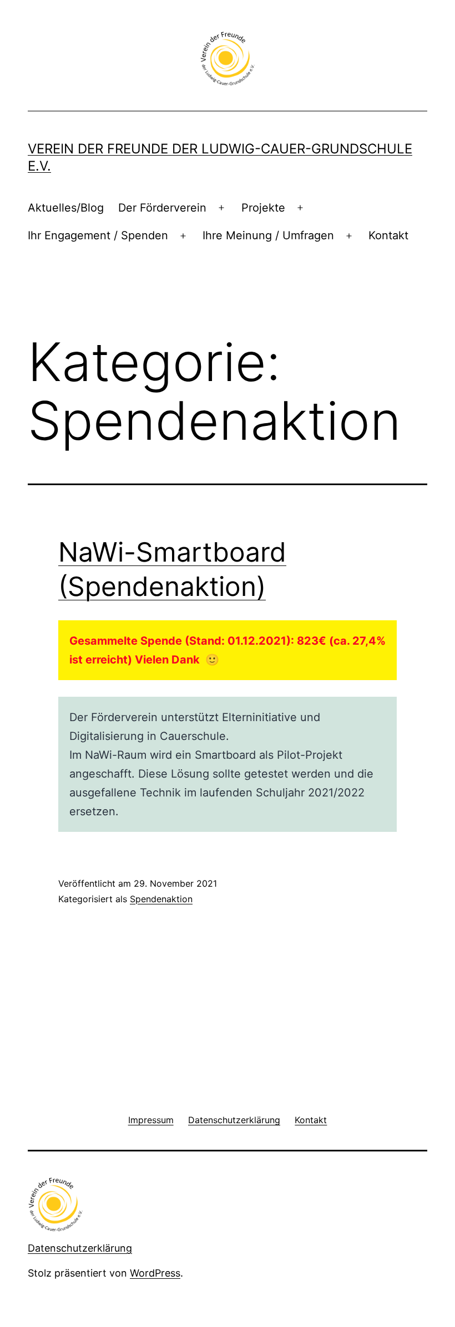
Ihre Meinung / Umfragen (268, 235)
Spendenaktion (161, 898)
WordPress (155, 1273)
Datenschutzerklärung (80, 1248)
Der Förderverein (162, 207)
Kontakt (388, 235)
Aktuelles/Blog (66, 207)
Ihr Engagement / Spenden (98, 235)
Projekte (263, 207)
